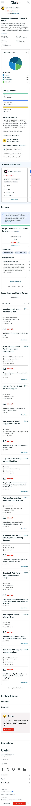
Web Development (16, 153)
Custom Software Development (12, 157)
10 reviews (14, 11)
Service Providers (5, 783)
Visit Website (7, 803)
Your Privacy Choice (5, 791)
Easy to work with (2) (21, 252)
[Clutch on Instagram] (13, 769)
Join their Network (15, 13)
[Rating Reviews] (8, 10)
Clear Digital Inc (14, 171)
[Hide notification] (28, 214)
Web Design (7, 77)
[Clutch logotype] (15, 2)
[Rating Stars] (9, 175)
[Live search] (28, 2)
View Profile (14, 199)
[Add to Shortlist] (28, 803)
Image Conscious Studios (12, 8)
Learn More (7, 221)
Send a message (8, 729)
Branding (7, 75)
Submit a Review (14, 297)
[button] (13, 303)
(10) (19, 242)
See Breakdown (14, 245)
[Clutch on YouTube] (19, 769)
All (4, 149)
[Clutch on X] (8, 769)
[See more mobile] (24, 340)
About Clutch (4, 775)
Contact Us (4, 763)
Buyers (3, 779)
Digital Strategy (8, 79)
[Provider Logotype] (3, 8)
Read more (4, 33)
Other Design (17, 149)
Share (26, 309)
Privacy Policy (4, 789)
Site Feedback (4, 759)
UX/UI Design (8, 81)
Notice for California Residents (8, 794)
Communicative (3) (8, 252)
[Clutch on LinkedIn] (24, 769)
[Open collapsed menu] (2, 2)
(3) (13, 175)
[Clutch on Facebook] (2, 769)
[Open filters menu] (28, 303)
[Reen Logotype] (6, 171)
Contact (18, 803)
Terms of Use (4, 797)
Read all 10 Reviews (15, 281)
